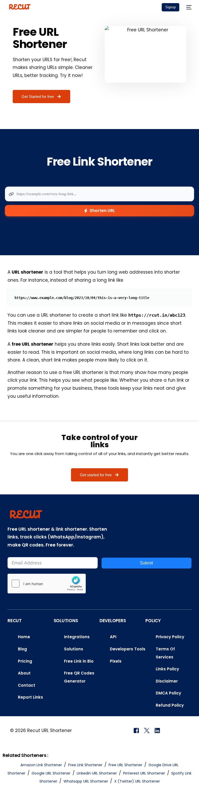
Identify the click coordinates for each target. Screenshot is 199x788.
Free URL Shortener (125, 765)
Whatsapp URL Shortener (85, 781)
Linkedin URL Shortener (97, 773)
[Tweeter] (146, 730)
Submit (146, 563)
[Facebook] (136, 730)
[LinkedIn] (157, 730)
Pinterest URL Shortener (144, 773)
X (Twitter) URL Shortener (137, 781)
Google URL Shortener (51, 773)
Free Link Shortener (85, 765)
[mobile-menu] (187, 7)
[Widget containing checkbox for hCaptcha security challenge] (47, 583)
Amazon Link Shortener (41, 765)
